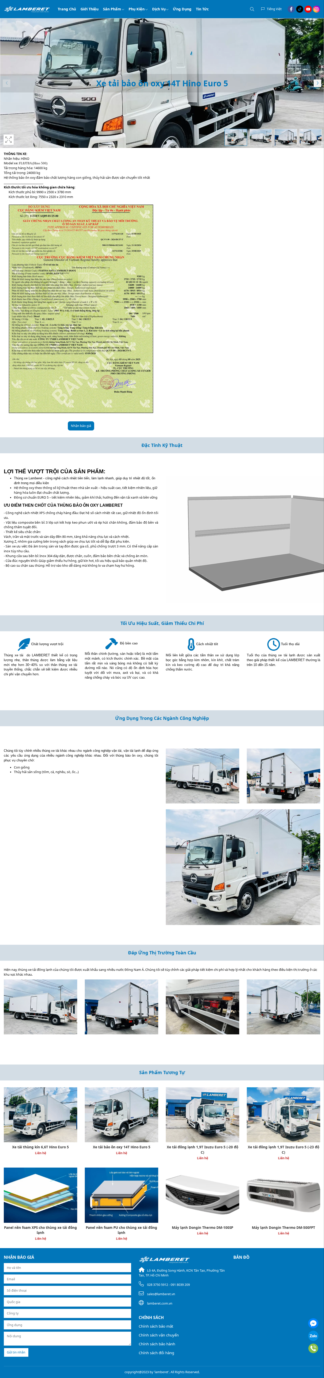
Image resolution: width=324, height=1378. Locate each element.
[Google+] (308, 9)
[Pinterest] (316, 9)
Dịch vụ (159, 9)
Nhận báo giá (81, 426)
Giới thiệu (89, 9)
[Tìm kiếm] (252, 9)
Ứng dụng (182, 9)
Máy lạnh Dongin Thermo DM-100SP (202, 1227)
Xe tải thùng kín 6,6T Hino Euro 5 (40, 1147)
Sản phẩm (112, 9)
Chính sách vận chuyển (159, 1334)
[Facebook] (291, 9)
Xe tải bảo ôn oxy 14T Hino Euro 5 (121, 1147)
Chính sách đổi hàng (156, 1352)
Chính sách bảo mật (156, 1326)
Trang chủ (67, 9)
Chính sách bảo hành (157, 1343)
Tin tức (202, 9)
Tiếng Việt (274, 9)
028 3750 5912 (157, 1285)
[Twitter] (299, 9)
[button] (317, 83)
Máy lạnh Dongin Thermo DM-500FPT (283, 1227)
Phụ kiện (137, 9)
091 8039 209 (180, 1285)
